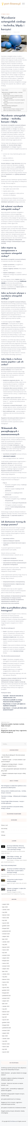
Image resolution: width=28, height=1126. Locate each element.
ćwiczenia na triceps (18, 651)
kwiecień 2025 (5, 947)
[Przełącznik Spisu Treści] (23, 90)
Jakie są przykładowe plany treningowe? (12, 110)
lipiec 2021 (5, 1003)
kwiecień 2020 (5, 1044)
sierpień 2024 (5, 958)
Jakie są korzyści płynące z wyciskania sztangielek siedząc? (14, 100)
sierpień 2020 (5, 1033)
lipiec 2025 (5, 939)
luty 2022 (4, 985)
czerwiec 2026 (5, 909)
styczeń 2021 (5, 1019)
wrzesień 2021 (6, 998)
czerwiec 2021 (5, 1006)
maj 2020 (4, 1041)
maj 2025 (4, 944)
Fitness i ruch (5, 14)
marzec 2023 (5, 963)
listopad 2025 (5, 928)
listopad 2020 (5, 1025)
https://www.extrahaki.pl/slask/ (8, 865)
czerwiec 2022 (5, 974)
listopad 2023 (5, 960)
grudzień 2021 (5, 990)
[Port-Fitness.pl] (11, 4)
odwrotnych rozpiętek (9, 456)
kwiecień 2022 (5, 979)
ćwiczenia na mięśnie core (9, 637)
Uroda (2, 832)
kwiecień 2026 (5, 915)
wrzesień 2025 (6, 933)
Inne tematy (4, 828)
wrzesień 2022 (6, 966)
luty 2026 (4, 920)
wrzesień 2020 (6, 1030)
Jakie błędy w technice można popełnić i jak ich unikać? (14, 103)
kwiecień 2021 (5, 1011)
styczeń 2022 (5, 987)
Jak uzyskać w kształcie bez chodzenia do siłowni (13, 1107)
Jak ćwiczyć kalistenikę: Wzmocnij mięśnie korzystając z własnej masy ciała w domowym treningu (16, 847)
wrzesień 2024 (6, 955)
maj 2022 (4, 976)
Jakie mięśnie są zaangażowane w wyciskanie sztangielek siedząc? (13, 97)
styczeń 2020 (5, 1052)
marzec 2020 (5, 1046)
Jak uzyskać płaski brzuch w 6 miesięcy (11, 1099)
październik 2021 (6, 995)
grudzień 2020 (5, 1022)
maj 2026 (4, 912)
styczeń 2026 (5, 923)
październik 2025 (6, 931)
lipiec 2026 (5, 907)
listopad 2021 (5, 993)
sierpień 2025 (5, 936)
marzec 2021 (5, 1014)
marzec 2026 (5, 917)
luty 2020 (4, 1049)
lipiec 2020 (5, 1036)
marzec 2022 (5, 982)
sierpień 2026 (5, 904)
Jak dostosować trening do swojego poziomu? (14, 108)
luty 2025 (4, 952)
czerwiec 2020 (5, 1038)
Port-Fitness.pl (13, 1121)
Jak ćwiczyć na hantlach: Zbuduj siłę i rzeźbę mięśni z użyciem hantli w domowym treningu (16, 870)
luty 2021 (4, 1017)
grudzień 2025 (5, 925)
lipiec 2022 (5, 971)
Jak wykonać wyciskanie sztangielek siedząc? (13, 95)
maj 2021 (4, 1009)
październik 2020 (6, 1027)
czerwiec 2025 (5, 942)
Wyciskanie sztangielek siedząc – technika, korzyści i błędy (13, 93)
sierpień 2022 (5, 968)
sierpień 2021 (5, 1001)
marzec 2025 (5, 950)
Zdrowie (3, 835)
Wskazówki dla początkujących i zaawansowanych (10, 106)
